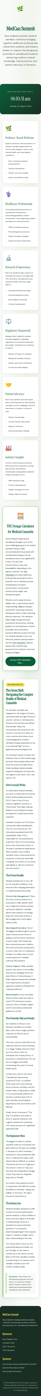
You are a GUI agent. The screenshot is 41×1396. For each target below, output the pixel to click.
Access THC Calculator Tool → (20, 661)
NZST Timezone (9, 1346)
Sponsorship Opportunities (13, 1368)
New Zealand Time (17, 92)
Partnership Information (12, 1371)
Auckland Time (8, 1343)
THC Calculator (19, 643)
